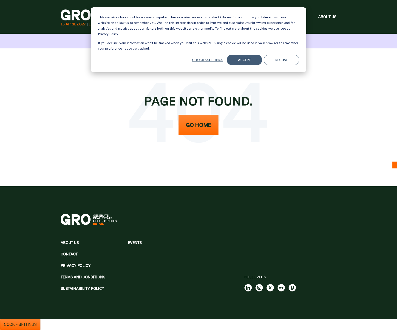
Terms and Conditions (83, 277)
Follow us (255, 277)
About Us (70, 243)
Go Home (198, 125)
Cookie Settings (20, 324)
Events (135, 243)
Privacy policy (76, 265)
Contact (69, 254)
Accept (244, 60)
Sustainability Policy (82, 288)
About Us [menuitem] (327, 17)
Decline (281, 60)
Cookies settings (207, 60)
